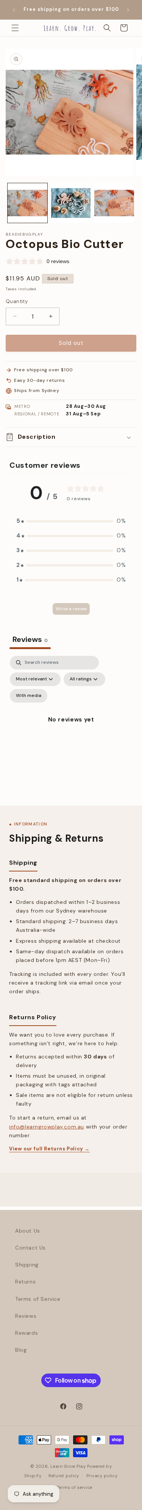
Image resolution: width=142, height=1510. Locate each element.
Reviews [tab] (30, 639)
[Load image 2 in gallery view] (71, 203)
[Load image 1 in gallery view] (27, 203)
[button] (15, 28)
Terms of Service (38, 1299)
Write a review (71, 609)
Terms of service (74, 1487)
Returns (25, 1281)
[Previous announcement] (14, 10)
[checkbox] (28, 696)
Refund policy (63, 1475)
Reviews (25, 1315)
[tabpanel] (71, 728)
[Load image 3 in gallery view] (114, 203)
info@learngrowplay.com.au (46, 1126)
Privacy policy (102, 1475)
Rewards (26, 1332)
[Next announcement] (128, 10)
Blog (21, 1349)
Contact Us (30, 1247)
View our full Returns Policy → (49, 1149)
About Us (27, 1230)
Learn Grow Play (68, 1466)
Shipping (27, 1264)
